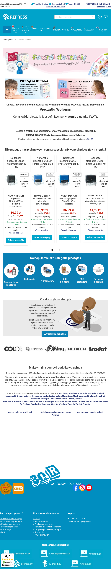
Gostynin (92, 393)
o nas (108, 7)
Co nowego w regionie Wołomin (90, 412)
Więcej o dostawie (16, 233)
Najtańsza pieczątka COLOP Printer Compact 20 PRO (42, 162)
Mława (92, 396)
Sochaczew (97, 401)
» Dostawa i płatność (9, 527)
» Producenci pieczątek (43, 524)
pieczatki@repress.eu (83, 521)
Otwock (71, 399)
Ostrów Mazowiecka (58, 399)
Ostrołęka (45, 399)
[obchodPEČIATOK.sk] (55, 557)
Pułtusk (68, 401)
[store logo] (15, 16)
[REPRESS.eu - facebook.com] (76, 490)
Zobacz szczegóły (16, 240)
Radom (75, 401)
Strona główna (8, 40)
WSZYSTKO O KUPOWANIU (98, 4)
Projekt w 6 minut (41, 4)
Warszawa (46, 404)
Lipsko (45, 396)
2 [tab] (55, 250)
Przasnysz (49, 401)
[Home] (7, 29)
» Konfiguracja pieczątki (10, 524)
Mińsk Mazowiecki (81, 396)
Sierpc (89, 401)
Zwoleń (79, 404)
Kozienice (27, 396)
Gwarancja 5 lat (58, 4)
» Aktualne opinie (40, 521)
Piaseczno (18, 401)
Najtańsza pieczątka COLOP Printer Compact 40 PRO (95, 162)
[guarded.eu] (52, 568)
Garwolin (83, 393)
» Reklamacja (5, 529)
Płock (26, 401)
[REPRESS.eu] (22, 568)
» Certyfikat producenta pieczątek (47, 529)
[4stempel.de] (91, 557)
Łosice (52, 396)
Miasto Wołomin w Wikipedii (20, 412)
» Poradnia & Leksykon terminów (47, 527)
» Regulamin (38, 532)
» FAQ (2, 532)
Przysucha (59, 401)
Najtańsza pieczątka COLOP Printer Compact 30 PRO (68, 162)
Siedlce (82, 401)
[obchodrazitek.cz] (16, 557)
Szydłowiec (36, 404)
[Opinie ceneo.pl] (18, 494)
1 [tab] (52, 250)
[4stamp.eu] (81, 568)
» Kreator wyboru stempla (11, 519)
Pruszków (40, 401)
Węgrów (54, 404)
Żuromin (71, 404)
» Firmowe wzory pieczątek (11, 521)
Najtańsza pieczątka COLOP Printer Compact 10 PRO (16, 162)
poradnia (101, 7)
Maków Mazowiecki (64, 396)
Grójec (19, 396)
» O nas (36, 519)
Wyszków (63, 404)
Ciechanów (74, 393)
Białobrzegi (63, 393)
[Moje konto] (100, 17)
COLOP (90, 139)
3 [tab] (59, 250)
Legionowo (37, 396)
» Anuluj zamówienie (41, 535)
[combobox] (74, 17)
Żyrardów (87, 404)
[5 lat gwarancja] (6, 494)
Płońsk (32, 401)
